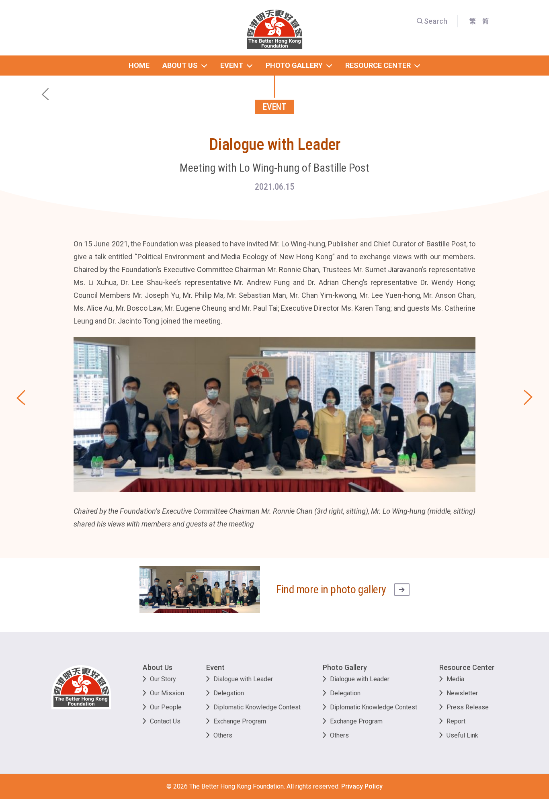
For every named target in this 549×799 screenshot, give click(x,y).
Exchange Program (239, 721)
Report (456, 721)
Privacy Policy (362, 786)
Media (455, 679)
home (139, 65)
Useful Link (462, 735)
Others (222, 735)
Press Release (468, 707)
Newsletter (462, 693)
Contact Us (165, 721)
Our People (166, 707)
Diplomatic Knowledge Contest (257, 707)
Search (435, 21)
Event (215, 667)
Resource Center (467, 667)
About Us (157, 667)
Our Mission (167, 693)
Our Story (163, 679)
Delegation (228, 693)
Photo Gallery (345, 667)
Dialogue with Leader (243, 679)
